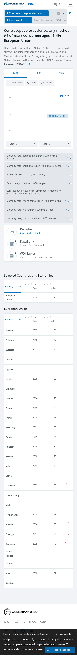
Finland (9, 408)
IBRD (7, 621)
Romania (10, 543)
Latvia (9, 475)
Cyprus (9, 369)
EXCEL (38, 233)
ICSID (42, 621)
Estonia (9, 398)
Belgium (10, 340)
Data (31, 4)
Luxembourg (12, 495)
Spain (8, 573)
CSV (22, 233)
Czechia (9, 378)
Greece (9, 437)
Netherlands (12, 514)
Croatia (9, 359)
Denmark (10, 388)
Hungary (10, 446)
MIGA (32, 621)
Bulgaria (10, 349)
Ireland (9, 456)
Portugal (10, 534)
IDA (16, 621)
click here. (37, 649)
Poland (9, 524)
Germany (10, 427)
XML (29, 233)
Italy (8, 466)
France (9, 417)
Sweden (10, 582)
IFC (23, 621)
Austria (9, 330)
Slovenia (10, 563)
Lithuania (10, 485)
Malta (8, 504)
